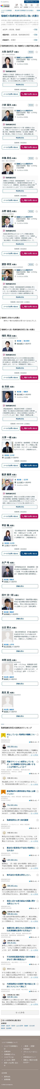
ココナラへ (5, 2)
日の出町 (32, 1026)
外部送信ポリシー (29, 1057)
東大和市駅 (8, 646)
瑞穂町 (18, 57)
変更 (35, 29)
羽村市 (13, 1026)
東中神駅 (20, 394)
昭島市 (26, 392)
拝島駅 (6, 581)
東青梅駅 (7, 614)
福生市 (8, 1026)
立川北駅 (7, 457)
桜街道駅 (20, 343)
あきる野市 (19, 1026)
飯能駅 (6, 679)
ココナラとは (8, 1057)
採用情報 (7, 1079)
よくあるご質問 (9, 1060)
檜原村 (3, 1028)
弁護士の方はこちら (32, 1)
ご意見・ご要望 (28, 1046)
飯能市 (12, 677)
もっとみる (20, 1012)
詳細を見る (20, 586)
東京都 (19, 341)
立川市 (12, 455)
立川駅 (6, 545)
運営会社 (7, 1076)
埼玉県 (6, 677)
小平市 (12, 644)
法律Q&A (7, 1051)
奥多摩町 (9, 1028)
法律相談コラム (9, 1054)
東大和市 (26, 341)
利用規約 (26, 1049)
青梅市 (12, 612)
